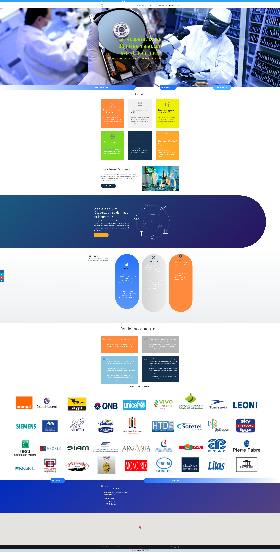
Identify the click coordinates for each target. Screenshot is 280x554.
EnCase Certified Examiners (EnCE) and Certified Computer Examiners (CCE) (111, 147)
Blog (156, 5)
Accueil (138, 5)
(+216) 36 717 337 (110, 501)
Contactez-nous (163, 5)
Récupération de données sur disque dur (112, 111)
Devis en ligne (101, 87)
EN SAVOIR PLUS (168, 87)
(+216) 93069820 (105, 1)
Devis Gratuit (178, 480)
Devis (150, 5)
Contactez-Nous (222, 87)
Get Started (101, 235)
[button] (140, 527)
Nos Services (58, 480)
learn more (108, 185)
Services (144, 5)
